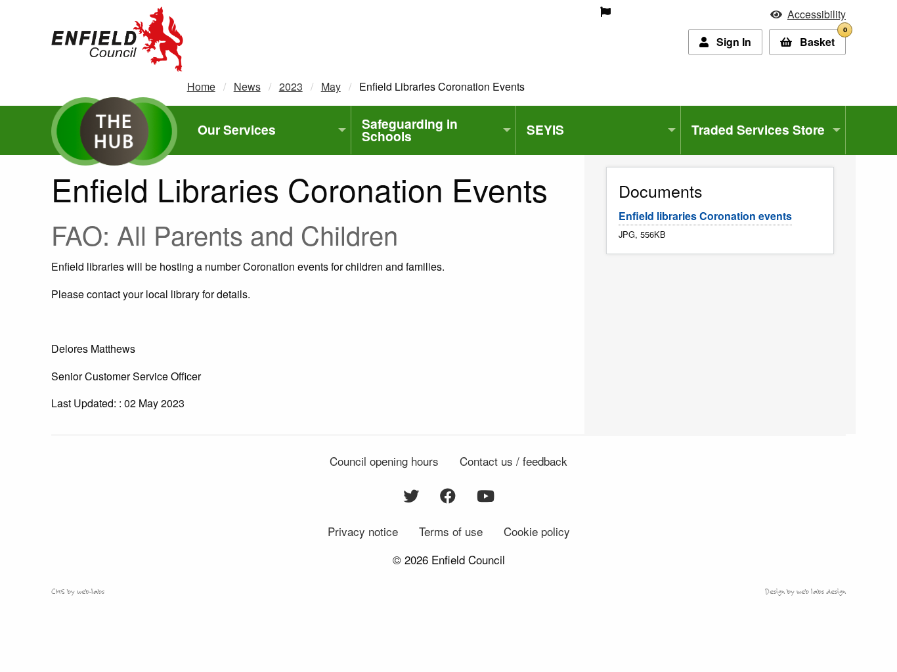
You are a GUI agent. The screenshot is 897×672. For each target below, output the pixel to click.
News (247, 86)
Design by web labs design (805, 591)
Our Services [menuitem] (237, 129)
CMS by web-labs (77, 591)
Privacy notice (363, 531)
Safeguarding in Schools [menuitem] (410, 129)
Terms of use (451, 531)
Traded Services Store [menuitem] (758, 129)
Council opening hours (384, 461)
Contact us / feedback (513, 461)
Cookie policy (537, 531)
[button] (808, 14)
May (331, 86)
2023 (291, 86)
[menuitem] (512, 12)
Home (201, 86)
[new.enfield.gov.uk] (117, 37)
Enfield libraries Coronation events (705, 215)
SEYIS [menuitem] (545, 129)
